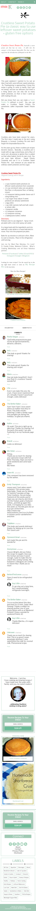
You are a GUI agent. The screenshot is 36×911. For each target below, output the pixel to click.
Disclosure (18, 853)
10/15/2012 (21, 337)
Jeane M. (10, 473)
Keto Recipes (7, 884)
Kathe (9, 424)
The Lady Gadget (27, 908)
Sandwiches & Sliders (16, 891)
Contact (12, 2)
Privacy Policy (18, 851)
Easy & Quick (13, 877)
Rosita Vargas (12, 337)
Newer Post (26, 328)
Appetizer (13, 867)
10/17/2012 (15, 423)
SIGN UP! (18, 728)
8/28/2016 (23, 583)
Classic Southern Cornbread (18, 758)
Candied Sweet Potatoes (18, 320)
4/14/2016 (20, 549)
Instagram (10, 256)
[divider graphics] (18, 838)
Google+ (19, 256)
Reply (8, 347)
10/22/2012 (24, 484)
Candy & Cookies (8, 874)
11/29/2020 (18, 632)
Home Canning (21, 881)
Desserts (25, 874)
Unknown (11, 633)
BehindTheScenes (14, 575)
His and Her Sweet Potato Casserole (18, 294)
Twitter (20, 254)
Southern (17, 894)
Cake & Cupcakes (22, 871)
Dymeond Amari (13, 537)
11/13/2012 (18, 523)
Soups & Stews (8, 894)
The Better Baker (14, 404)
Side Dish (26, 891)
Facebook (13, 254)
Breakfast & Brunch (9, 871)
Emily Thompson (13, 485)
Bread (28, 867)
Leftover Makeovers (19, 884)
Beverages (21, 867)
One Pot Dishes (23, 887)
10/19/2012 (16, 441)
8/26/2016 (25, 574)
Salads (5, 891)
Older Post (9, 328)
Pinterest (5, 254)
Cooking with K (21, 906)
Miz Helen (11, 451)
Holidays (12, 881)
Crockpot (18, 874)
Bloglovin (26, 256)
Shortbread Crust (18, 801)
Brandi (9, 441)
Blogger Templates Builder (20, 907)
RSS (31, 254)
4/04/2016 (23, 537)
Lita (8, 388)
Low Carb (6, 887)
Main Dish (14, 887)
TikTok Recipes (26, 894)
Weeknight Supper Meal (10, 897)
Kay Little (16, 584)
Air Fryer (6, 867)
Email (27, 254)
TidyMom (11, 524)
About (3, 2)
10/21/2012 (17, 473)
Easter (5, 877)
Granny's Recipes (24, 877)
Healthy (6, 881)
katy (9, 351)
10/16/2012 (15, 374)
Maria (9, 374)
